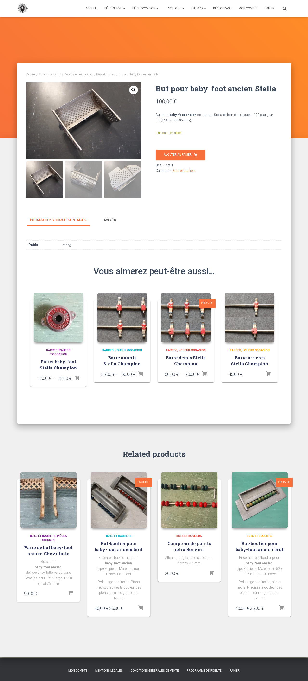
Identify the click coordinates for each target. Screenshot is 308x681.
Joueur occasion (128, 350)
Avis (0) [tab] (110, 220)
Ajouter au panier (178, 154)
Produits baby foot (49, 74)
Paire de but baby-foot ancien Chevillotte (48, 550)
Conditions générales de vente (155, 670)
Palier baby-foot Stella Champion (58, 364)
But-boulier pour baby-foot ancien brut (119, 546)
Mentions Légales (109, 670)
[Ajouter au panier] (70, 593)
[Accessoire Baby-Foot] (22, 8)
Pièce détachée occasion (79, 74)
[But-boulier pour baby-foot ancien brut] (119, 500)
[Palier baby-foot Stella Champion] (58, 317)
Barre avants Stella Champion (122, 361)
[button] (133, 90)
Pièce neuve (113, 8)
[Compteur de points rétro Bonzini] (189, 500)
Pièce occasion (144, 8)
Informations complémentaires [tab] (58, 220)
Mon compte (248, 8)
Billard (198, 8)
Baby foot (174, 8)
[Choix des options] (77, 378)
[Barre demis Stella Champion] (186, 317)
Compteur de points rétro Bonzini (189, 546)
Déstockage (222, 8)
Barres (52, 350)
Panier (269, 8)
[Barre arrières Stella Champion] (249, 317)
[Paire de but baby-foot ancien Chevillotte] (48, 500)
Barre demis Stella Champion (186, 361)
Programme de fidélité (204, 670)
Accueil (91, 8)
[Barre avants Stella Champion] (122, 317)
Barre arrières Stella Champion (249, 361)
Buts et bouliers (106, 74)
